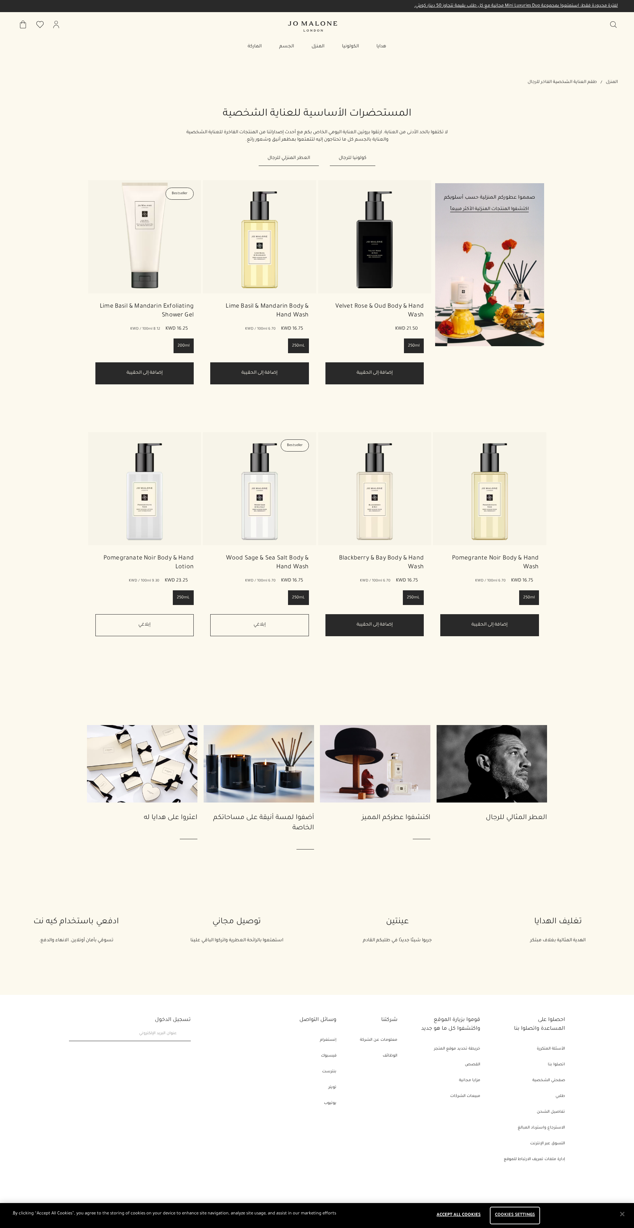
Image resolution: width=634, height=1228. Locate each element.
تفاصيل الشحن (551, 1112)
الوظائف (390, 1056)
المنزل (612, 82)
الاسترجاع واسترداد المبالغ (541, 1128)
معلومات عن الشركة (378, 1040)
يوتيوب (330, 1103)
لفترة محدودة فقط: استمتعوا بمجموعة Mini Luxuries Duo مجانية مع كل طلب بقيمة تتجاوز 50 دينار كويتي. (516, 6)
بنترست (329, 1071)
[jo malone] (312, 26)
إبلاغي (260, 624)
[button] (489, 294)
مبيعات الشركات (465, 1096)
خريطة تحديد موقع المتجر (457, 1049)
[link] (374, 237)
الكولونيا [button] (350, 46)
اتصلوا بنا (556, 1064)
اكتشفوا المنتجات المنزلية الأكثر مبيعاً (489, 209)
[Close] (622, 1214)
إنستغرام (328, 1040)
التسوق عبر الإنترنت (547, 1143)
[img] (56, 25)
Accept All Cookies (459, 1215)
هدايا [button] (381, 46)
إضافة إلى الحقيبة (375, 373)
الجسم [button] (286, 46)
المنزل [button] (317, 46)
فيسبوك (328, 1056)
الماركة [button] (255, 46)
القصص (472, 1064)
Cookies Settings (515, 1215)
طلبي (560, 1096)
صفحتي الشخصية (548, 1080)
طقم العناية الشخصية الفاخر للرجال (562, 82)
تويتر (332, 1087)
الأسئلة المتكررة (551, 1049)
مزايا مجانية (469, 1080)
